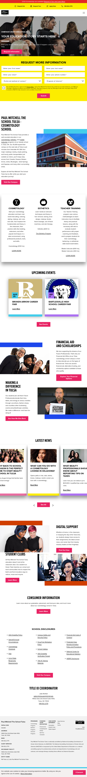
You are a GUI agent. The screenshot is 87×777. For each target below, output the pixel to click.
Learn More (16, 309)
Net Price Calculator (42, 733)
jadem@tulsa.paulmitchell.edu (43, 696)
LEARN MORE (16, 251)
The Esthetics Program (43, 233)
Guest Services (61, 721)
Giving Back (51, 725)
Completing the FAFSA (43, 729)
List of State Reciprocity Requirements (13, 660)
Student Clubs (52, 727)
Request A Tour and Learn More (54, 1)
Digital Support (52, 729)
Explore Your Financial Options (68, 378)
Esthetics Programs (33, 728)
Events (59, 725)
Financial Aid (43, 727)
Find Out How (64, 550)
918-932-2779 (43, 703)
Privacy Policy (30, 87)
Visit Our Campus (11, 182)
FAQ (9, 654)
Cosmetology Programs (34, 724)
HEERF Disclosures (73, 658)
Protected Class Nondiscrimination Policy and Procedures (74, 644)
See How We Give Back (17, 419)
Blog (59, 723)
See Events (43, 324)
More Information (26, 774)
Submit (43, 96)
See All (43, 505)
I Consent (79, 772)
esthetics (13, 140)
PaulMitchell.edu (80, 729)
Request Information (12, 52)
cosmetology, (5, 140)
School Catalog (43, 649)
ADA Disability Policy (15, 635)
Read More (34, 485)
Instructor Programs (33, 732)
